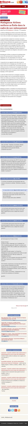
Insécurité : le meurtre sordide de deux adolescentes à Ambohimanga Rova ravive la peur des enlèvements (13, 324)
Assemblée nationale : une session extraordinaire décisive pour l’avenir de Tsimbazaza (13, 329)
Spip (26, 423)
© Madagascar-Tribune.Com (12, 423)
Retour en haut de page (21, 305)
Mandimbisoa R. (10, 30)
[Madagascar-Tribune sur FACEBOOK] (9, 411)
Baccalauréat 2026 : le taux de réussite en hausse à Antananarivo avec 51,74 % (13, 318)
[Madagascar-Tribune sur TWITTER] (12, 411)
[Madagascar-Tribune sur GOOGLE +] (15, 411)
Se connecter (4, 423)
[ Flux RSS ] (14, 400)
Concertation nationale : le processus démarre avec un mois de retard (12, 339)
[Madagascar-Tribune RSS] (19, 411)
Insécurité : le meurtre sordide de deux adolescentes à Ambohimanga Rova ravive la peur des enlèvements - (13, 356)
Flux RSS (21, 423)
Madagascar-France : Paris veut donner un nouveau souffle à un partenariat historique (14, 334)
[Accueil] (7, 3)
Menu (3, 6)
